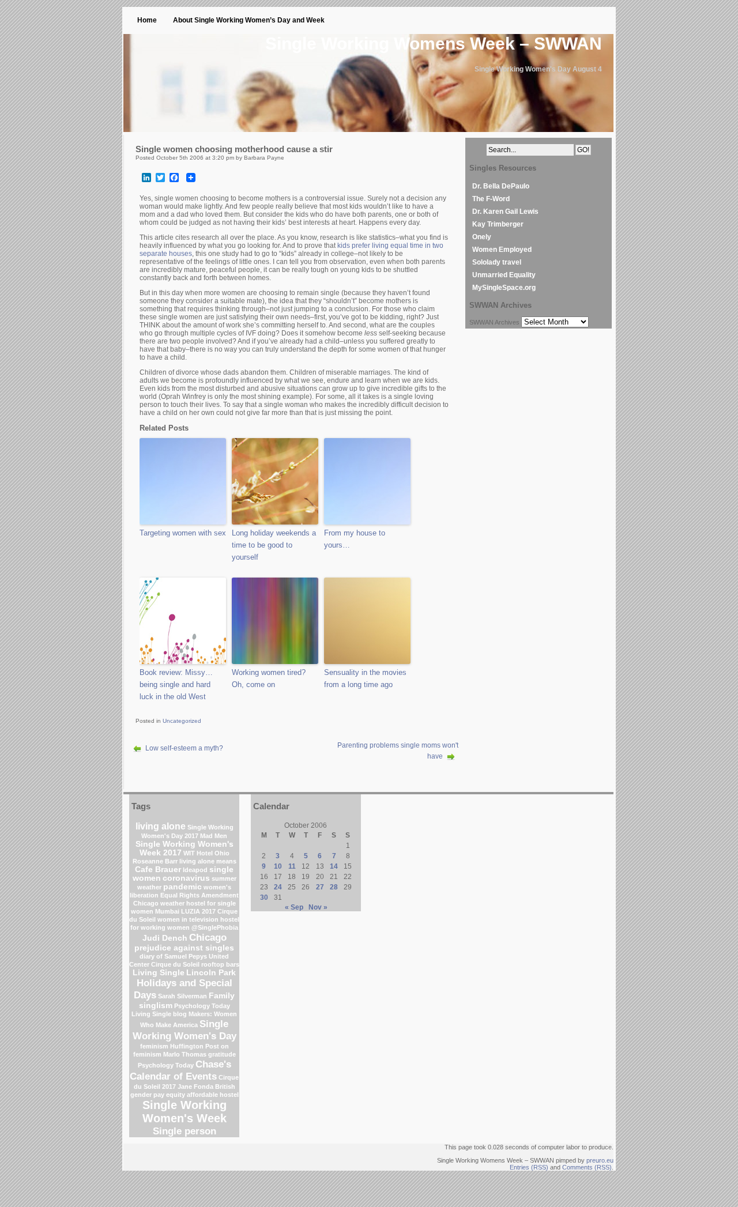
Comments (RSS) (587, 1167)
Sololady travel (496, 262)
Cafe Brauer (158, 869)
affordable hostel (213, 1094)
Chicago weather (158, 903)
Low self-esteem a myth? (184, 748)
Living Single (158, 972)
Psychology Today (166, 1065)
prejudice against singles (184, 948)
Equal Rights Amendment (199, 895)
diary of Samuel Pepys (173, 956)
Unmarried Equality (504, 275)
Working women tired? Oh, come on (269, 678)
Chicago (208, 937)
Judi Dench (164, 938)
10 (278, 866)
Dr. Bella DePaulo (500, 186)
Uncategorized (182, 721)
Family (222, 995)
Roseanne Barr (155, 861)
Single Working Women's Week (184, 1112)
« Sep (294, 907)
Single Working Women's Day (184, 1030)
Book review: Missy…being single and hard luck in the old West (176, 684)
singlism (155, 1005)
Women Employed (502, 250)
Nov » (317, 907)
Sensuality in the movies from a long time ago (365, 678)
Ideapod (195, 869)
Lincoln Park (211, 972)
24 (278, 887)
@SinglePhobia (214, 927)
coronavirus (186, 878)
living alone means (207, 861)
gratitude (222, 1054)
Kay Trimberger (498, 224)
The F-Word (491, 199)
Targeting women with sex (183, 533)
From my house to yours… (354, 539)
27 (320, 887)
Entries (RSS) (529, 1167)
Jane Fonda (195, 1086)
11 (292, 866)
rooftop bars (220, 964)
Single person (184, 1131)
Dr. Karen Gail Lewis (505, 212)
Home (147, 20)
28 (334, 887)
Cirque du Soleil (175, 964)
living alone (160, 826)
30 (264, 897)
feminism (154, 1046)
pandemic (182, 886)
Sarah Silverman (182, 996)
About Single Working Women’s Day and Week (249, 20)
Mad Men (213, 835)
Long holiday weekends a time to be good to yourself (274, 545)
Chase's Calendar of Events (180, 1070)
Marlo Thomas (184, 1054)
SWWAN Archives (494, 322)
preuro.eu (599, 1160)
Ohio (221, 853)
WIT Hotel (198, 853)
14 (334, 866)
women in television (188, 919)
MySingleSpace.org (504, 288)
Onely (481, 237)
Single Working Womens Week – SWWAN (433, 43)
